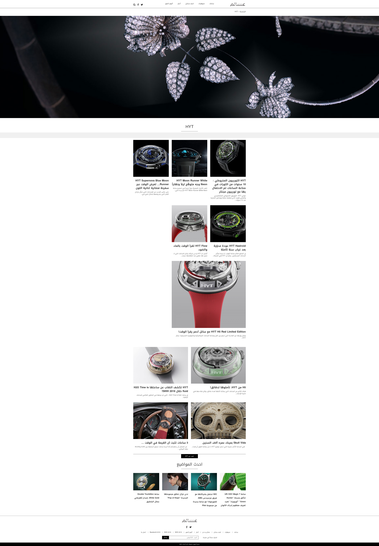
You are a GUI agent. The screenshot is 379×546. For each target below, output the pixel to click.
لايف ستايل (189, 3)
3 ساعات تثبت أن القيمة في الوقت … (164, 442)
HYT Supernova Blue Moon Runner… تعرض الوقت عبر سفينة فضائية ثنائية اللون (152, 184)
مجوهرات (201, 3)
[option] (189, 67)
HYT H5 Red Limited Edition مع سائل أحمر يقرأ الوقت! (212, 331)
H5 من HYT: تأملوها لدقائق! (228, 387)
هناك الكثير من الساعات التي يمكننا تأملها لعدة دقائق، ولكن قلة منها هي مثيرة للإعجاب (219, 392)
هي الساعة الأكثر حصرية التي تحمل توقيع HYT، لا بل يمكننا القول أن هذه (219, 446)
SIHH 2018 (167, 532)
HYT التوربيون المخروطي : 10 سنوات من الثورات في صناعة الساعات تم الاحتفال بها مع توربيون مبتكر (229, 186)
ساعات (211, 3)
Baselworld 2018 (155, 532)
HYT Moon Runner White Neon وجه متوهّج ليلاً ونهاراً (189, 182)
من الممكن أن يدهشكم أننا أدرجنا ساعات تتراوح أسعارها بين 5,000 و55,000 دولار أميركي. (161, 447)
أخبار (179, 3)
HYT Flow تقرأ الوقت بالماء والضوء (190, 247)
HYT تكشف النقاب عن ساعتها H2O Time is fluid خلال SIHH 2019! (161, 389)
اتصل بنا (143, 532)
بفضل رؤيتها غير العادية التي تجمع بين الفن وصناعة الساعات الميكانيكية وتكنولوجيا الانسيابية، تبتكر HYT (211, 336)
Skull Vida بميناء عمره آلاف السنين (224, 442)
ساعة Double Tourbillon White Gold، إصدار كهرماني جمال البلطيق (146, 497)
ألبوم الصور (169, 3)
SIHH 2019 (178, 532)
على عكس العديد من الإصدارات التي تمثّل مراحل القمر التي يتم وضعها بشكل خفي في (152, 193)
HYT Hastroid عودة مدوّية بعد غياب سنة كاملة (230, 247)
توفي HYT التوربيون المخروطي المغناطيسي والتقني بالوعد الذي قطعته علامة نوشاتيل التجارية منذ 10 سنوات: (228, 198)
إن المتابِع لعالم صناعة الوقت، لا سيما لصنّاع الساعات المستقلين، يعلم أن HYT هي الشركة (230, 254)
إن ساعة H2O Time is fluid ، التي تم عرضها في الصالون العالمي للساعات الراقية (162, 396)
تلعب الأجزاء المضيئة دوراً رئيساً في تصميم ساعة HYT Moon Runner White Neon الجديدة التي (190, 189)
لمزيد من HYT (189, 456)
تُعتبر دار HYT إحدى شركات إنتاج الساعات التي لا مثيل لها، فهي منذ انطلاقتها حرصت (190, 254)
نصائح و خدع (206, 532)
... (235, 200)
